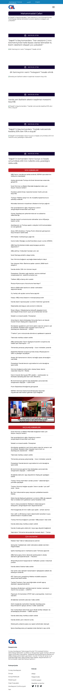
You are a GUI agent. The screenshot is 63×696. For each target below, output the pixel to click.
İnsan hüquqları (13, 683)
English (37, 2)
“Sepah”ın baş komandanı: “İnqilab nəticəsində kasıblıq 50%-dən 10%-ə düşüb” (29, 130)
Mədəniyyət (12, 680)
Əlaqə (33, 673)
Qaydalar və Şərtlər (38, 683)
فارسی (29, 2)
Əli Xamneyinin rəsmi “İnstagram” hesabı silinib (31, 72)
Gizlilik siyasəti (36, 680)
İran (9, 689)
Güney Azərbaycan (14, 670)
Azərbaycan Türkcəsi (15, 2)
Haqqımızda (36, 677)
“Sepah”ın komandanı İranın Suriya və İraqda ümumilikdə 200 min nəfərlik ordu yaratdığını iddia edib (29, 161)
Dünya (10, 673)
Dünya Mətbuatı (13, 676)
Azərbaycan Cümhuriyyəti (17, 686)
